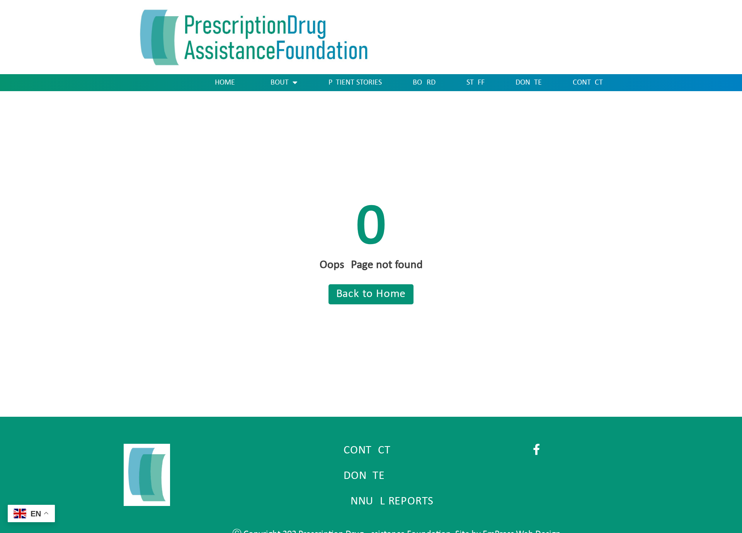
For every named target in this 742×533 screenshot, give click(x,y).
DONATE (529, 83)
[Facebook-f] (536, 449)
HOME (225, 83)
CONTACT (588, 83)
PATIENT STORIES (355, 83)
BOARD (424, 83)
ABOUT (277, 83)
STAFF (475, 83)
